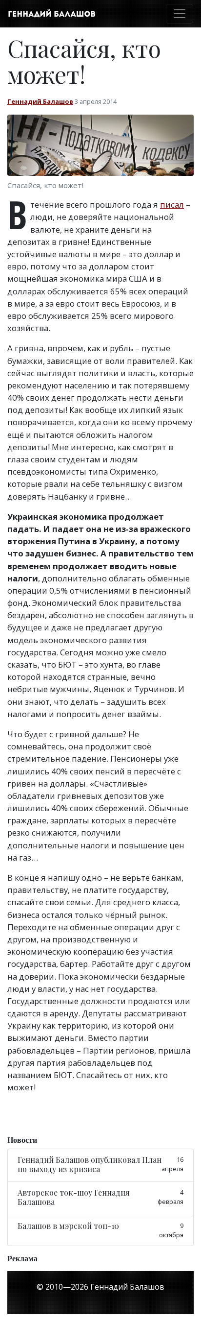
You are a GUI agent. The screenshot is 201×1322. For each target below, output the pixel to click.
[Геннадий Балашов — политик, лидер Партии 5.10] (52, 14)
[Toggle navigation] (179, 14)
